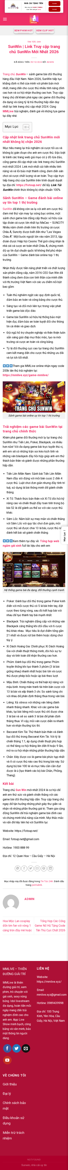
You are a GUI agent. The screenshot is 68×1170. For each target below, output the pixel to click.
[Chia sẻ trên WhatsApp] (18, 868)
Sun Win (21, 790)
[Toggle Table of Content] (24, 127)
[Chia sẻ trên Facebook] (24, 868)
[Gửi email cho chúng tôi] (26, 1048)
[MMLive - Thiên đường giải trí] (34, 19)
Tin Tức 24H (34, 42)
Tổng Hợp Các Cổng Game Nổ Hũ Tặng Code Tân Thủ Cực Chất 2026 (50, 925)
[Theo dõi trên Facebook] (7, 1048)
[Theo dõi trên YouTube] (7, 1060)
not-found (34, 1159)
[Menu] (5, 19)
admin (50, 62)
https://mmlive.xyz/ (49, 981)
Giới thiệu (10, 1084)
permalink (37, 885)
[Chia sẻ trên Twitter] (31, 868)
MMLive (8, 111)
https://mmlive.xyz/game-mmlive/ (26, 375)
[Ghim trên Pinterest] (44, 868)
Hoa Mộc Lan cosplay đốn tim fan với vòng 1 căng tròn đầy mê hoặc (17, 925)
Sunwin (39, 9)
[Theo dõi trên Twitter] (16, 1048)
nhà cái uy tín (39, 1165)
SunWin (7, 209)
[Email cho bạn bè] (37, 868)
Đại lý (7, 1094)
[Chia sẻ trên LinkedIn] (50, 868)
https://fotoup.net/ (29, 185)
